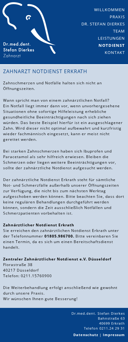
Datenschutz (85, 334)
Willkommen (109, 9)
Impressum (114, 334)
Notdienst (111, 45)
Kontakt (115, 52)
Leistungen (111, 38)
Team (119, 31)
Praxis (117, 17)
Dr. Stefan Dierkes (103, 24)
